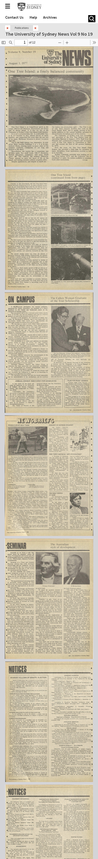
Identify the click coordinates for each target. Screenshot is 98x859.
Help (33, 17)
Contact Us (14, 17)
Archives (50, 17)
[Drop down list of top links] (9, 6)
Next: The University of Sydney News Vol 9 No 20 (35, 28)
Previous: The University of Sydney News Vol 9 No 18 (7, 28)
